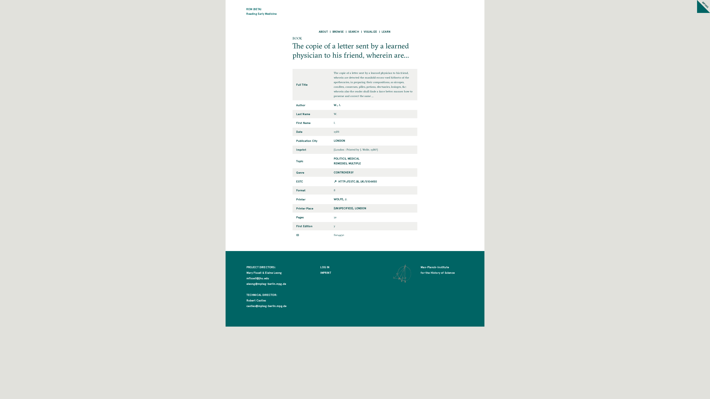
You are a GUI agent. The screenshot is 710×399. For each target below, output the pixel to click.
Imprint (325, 272)
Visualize (370, 31)
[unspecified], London (350, 208)
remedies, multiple (347, 163)
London (339, 140)
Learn (386, 31)
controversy (344, 172)
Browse (338, 31)
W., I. (337, 105)
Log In (324, 267)
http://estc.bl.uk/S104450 (357, 181)
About (323, 31)
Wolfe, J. (340, 199)
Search (353, 31)
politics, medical (346, 158)
